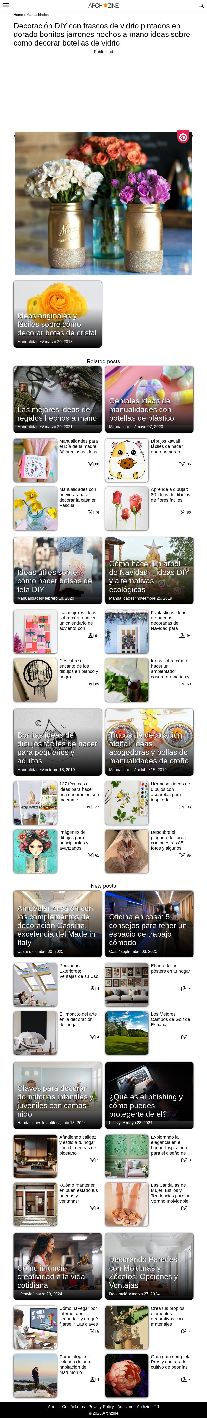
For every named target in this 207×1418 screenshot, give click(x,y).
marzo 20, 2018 (59, 342)
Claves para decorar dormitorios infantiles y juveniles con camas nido (55, 1101)
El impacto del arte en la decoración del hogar (78, 1019)
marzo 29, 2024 (48, 1294)
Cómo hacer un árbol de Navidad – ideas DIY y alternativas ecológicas (149, 576)
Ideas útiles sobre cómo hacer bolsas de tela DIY (54, 581)
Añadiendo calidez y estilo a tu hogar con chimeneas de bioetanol (77, 1145)
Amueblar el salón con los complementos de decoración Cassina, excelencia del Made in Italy (56, 925)
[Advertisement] (103, 90)
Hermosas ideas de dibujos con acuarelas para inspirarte (170, 791)
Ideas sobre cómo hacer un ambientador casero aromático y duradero (170, 671)
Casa (22, 951)
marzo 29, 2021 (59, 427)
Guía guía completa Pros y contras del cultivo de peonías (171, 1362)
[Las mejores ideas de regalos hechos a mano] (58, 399)
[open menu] (5, 4)
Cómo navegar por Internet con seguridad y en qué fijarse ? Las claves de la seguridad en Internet (78, 1321)
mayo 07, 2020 (150, 427)
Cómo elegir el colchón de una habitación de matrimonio (74, 1364)
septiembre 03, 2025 (139, 951)
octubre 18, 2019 (60, 770)
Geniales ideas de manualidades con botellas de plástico (141, 409)
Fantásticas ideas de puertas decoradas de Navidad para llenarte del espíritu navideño (170, 626)
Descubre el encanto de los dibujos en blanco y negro (78, 668)
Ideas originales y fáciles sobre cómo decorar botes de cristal (57, 324)
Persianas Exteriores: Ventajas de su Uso (78, 971)
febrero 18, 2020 (59, 598)
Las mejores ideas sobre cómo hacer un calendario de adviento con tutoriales (77, 623)
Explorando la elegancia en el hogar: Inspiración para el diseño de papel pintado (169, 1148)
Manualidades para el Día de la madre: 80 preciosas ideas (78, 446)
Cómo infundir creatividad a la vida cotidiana (51, 1276)
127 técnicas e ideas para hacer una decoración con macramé (79, 791)
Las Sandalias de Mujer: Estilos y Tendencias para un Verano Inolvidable (171, 1193)
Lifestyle (116, 1123)
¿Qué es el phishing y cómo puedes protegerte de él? (146, 1105)
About (53, 1407)
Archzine (125, 1407)
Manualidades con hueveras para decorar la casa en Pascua (78, 497)
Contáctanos (73, 1407)
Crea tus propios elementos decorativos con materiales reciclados (167, 1319)
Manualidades (37, 15)
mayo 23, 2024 (139, 1123)
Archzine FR (148, 1407)
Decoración (119, 1294)
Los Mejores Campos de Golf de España (170, 1019)
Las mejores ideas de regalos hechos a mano (57, 413)
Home (18, 15)
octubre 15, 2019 (152, 770)
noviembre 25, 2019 (154, 598)
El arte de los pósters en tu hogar (170, 968)
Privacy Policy (101, 1407)
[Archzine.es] (103, 6)
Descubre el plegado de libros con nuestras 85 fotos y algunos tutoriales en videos (170, 843)
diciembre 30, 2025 (46, 951)
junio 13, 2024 (73, 1123)
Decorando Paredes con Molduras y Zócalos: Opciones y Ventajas (143, 1272)
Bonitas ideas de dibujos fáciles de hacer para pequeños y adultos (57, 748)
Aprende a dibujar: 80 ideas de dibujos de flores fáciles (170, 495)
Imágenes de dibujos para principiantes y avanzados (73, 840)
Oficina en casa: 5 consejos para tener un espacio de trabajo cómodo (148, 930)
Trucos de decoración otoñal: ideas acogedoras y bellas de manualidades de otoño (149, 748)
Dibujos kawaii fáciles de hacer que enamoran (167, 446)
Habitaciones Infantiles (37, 1123)
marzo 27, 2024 (146, 1294)
